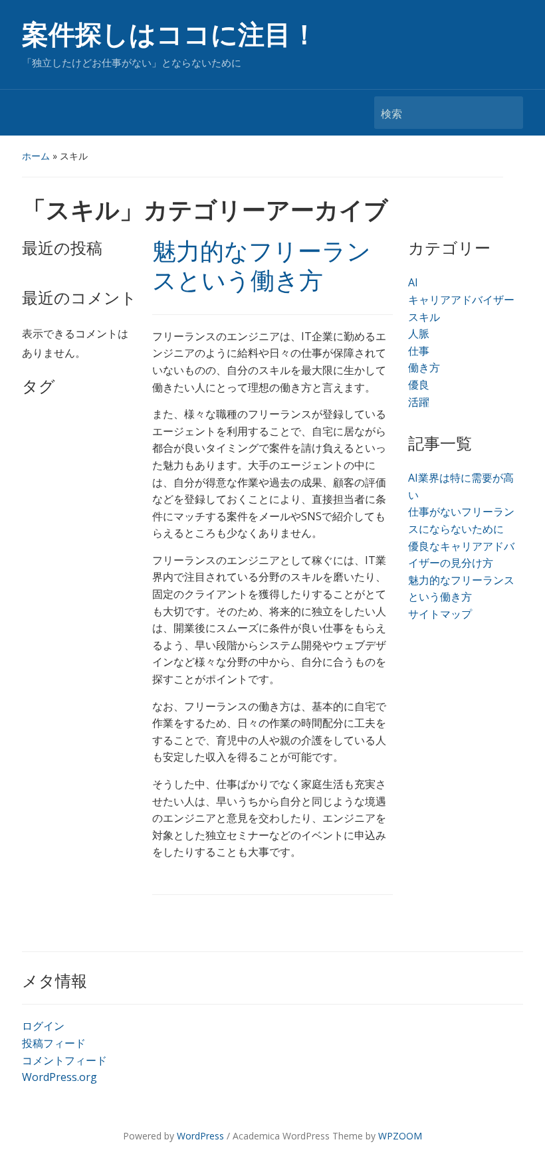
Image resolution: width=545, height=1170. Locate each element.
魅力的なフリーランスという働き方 (261, 266)
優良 (418, 384)
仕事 (418, 350)
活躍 (418, 402)
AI (413, 282)
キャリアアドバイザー (461, 299)
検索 (506, 112)
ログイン (43, 1026)
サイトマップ (440, 614)
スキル (424, 317)
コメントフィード (64, 1060)
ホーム (36, 155)
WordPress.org (59, 1077)
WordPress (200, 1135)
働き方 (424, 367)
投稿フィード (54, 1043)
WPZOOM (400, 1135)
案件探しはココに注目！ (170, 34)
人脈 (418, 333)
